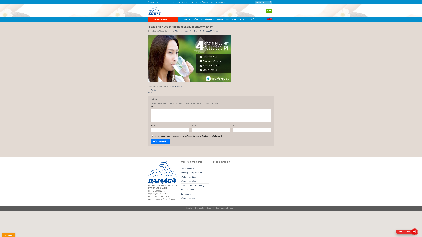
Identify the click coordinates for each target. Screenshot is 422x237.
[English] (268, 19)
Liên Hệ (251, 19)
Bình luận (155, 107)
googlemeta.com (229, 208)
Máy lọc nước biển (188, 198)
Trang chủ (186, 19)
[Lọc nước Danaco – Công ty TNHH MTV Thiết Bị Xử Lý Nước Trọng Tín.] (159, 10)
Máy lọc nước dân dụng (190, 177)
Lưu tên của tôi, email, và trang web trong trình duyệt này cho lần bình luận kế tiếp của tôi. (189, 136)
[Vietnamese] (271, 19)
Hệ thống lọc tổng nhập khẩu (192, 173)
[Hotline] (414, 232)
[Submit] (270, 2)
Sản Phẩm (209, 19)
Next (151, 93)
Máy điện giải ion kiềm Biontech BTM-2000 (201, 31)
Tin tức (242, 19)
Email (194, 126)
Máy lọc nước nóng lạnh (190, 181)
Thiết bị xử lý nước (188, 169)
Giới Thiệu (197, 19)
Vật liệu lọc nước (187, 190)
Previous (152, 90)
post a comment (177, 86)
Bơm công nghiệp (188, 194)
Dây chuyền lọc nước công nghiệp (194, 186)
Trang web (237, 126)
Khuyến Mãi (231, 19)
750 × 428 (179, 31)
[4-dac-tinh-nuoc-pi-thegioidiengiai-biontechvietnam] (189, 58)
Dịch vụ (220, 19)
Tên (153, 126)
